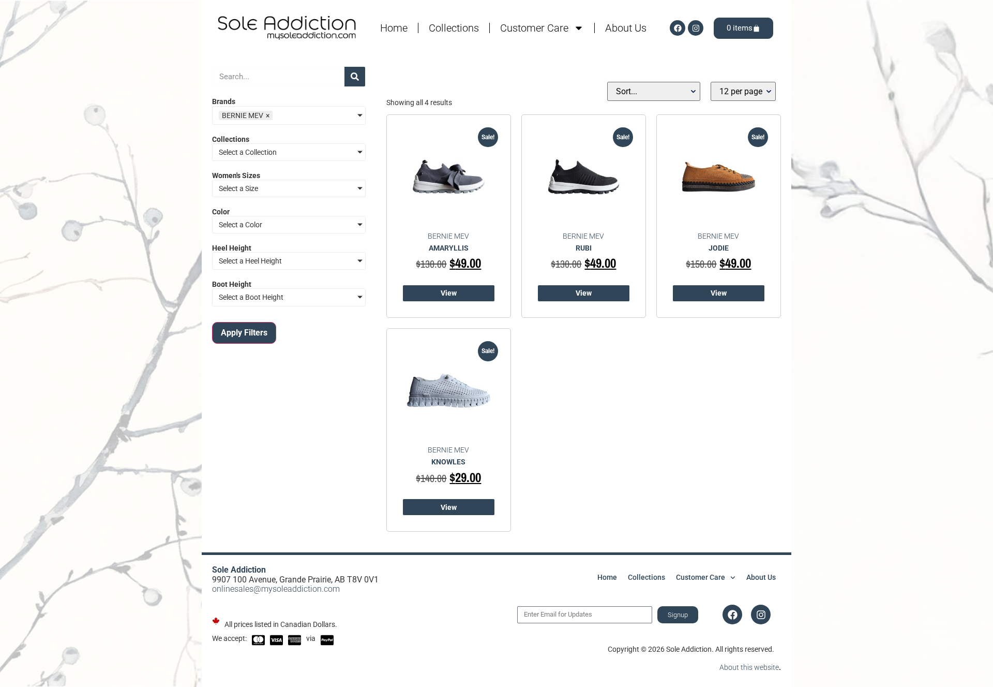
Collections (454, 28)
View (449, 293)
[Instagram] (695, 28)
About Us (625, 28)
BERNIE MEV (448, 236)
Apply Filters (244, 333)
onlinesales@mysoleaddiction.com (276, 589)
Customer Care (534, 28)
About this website (749, 667)
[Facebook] (677, 28)
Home (394, 28)
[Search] (354, 76)
